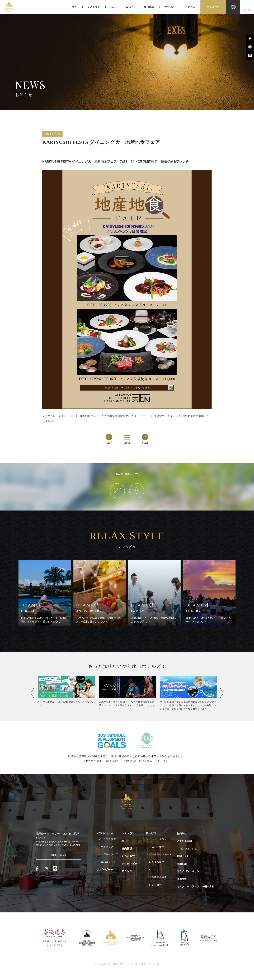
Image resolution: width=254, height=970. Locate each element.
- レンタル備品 (155, 862)
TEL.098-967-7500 (49, 845)
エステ (130, 7)
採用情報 (182, 879)
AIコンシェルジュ (187, 848)
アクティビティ (130, 863)
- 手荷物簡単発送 (157, 877)
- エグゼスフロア (108, 854)
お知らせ (182, 833)
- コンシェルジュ (157, 839)
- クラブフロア (107, 839)
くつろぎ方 (128, 856)
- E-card (151, 869)
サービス (169, 7)
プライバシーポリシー (189, 871)
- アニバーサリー (157, 847)
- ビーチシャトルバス (159, 854)
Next (221, 693)
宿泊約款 (182, 863)
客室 (74, 7)
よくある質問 (184, 841)
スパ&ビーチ (105, 869)
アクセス (190, 7)
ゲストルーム (105, 833)
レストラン (94, 7)
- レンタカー (154, 884)
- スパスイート (107, 862)
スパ (113, 7)
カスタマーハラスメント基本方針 (195, 886)
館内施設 (149, 7)
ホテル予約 (213, 7)
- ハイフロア (106, 847)
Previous (32, 693)
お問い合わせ (58, 855)
